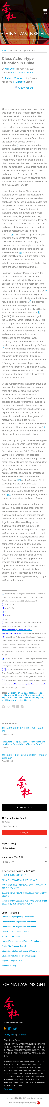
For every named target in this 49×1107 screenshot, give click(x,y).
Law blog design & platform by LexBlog (22, 1103)
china (20, 693)
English (5, 698)
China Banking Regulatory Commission (18, 917)
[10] (19, 480)
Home (4, 51)
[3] (12, 234)
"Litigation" (12, 693)
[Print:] (3, 707)
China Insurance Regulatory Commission (19, 922)
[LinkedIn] (9, 1028)
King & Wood (11, 69)
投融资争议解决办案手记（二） (15, 875)
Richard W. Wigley (14, 78)
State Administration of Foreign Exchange (19, 956)
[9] (44, 427)
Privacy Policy (10, 1035)
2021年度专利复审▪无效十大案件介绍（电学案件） (22, 729)
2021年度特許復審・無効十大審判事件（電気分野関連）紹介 (24, 756)
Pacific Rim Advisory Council (14, 946)
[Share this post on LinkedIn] (22, 707)
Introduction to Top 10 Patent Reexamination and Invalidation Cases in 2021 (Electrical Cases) (23, 743)
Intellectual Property (22, 73)
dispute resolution (36, 695)
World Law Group (9, 966)
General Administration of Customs (16, 931)
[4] (20, 252)
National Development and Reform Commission (21, 941)
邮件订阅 (6, 822)
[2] (20, 174)
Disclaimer (22, 1035)
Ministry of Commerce (11, 936)
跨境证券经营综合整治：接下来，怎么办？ (20, 880)
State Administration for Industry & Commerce (21, 951)
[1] (18, 145)
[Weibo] (15, 1028)
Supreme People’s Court (12, 961)
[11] (9, 494)
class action (29, 693)
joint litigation (8, 700)
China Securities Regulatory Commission (19, 926)
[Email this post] (8, 707)
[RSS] (5, 1028)
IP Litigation (19, 82)
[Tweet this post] (13, 707)
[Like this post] (17, 707)
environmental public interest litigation (26, 698)
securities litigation (23, 700)
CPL (25, 695)
